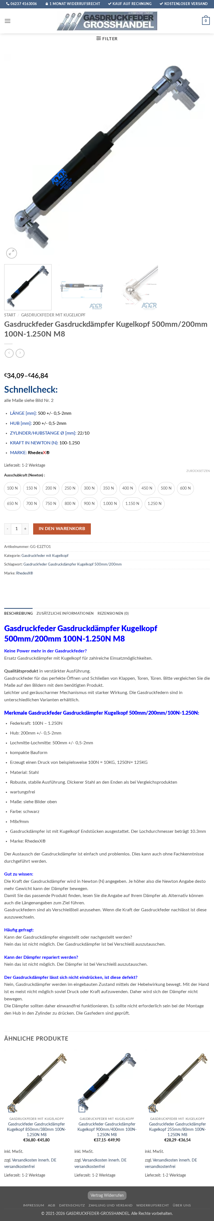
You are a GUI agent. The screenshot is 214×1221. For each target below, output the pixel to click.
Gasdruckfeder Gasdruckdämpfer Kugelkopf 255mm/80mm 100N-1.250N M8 (177, 1129)
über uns (182, 1205)
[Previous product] (20, 353)
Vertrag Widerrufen (107, 1195)
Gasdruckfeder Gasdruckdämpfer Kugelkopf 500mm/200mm (72, 564)
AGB (51, 1205)
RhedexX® (24, 573)
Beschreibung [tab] (18, 613)
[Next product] (9, 353)
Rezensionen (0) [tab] (113, 613)
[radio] (12, 488)
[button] (7, 21)
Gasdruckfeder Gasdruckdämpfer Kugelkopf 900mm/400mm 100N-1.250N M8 (107, 1129)
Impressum (33, 1205)
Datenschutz (72, 1205)
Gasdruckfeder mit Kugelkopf (53, 315)
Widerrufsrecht (152, 1205)
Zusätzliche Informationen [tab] (65, 613)
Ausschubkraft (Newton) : (24, 475)
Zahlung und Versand (111, 1205)
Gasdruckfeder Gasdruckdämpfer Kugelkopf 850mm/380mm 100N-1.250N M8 (36, 1129)
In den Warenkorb (62, 529)
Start (10, 315)
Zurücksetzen (198, 471)
